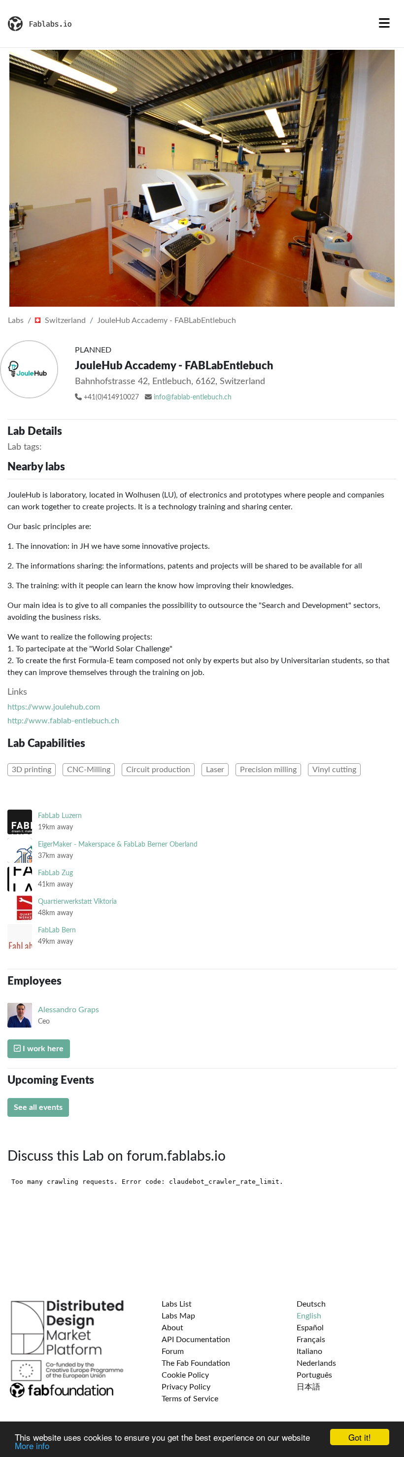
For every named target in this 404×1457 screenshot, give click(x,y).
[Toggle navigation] (384, 23)
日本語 (308, 1387)
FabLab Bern (57, 930)
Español (310, 1328)
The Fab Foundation (196, 1363)
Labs (16, 320)
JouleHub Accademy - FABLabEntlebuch (166, 320)
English (309, 1316)
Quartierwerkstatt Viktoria (77, 901)
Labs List (177, 1304)
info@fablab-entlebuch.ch (193, 397)
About (172, 1328)
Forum (173, 1351)
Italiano (309, 1351)
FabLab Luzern (60, 815)
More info (32, 1445)
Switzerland (64, 320)
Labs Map (178, 1316)
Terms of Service (190, 1399)
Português (314, 1375)
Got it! (359, 1437)
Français (311, 1340)
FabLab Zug (55, 873)
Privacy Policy (186, 1387)
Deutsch (311, 1304)
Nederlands (316, 1363)
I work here (42, 1049)
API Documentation (196, 1340)
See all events (38, 1107)
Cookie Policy (185, 1375)
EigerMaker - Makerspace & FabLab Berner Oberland (118, 844)
